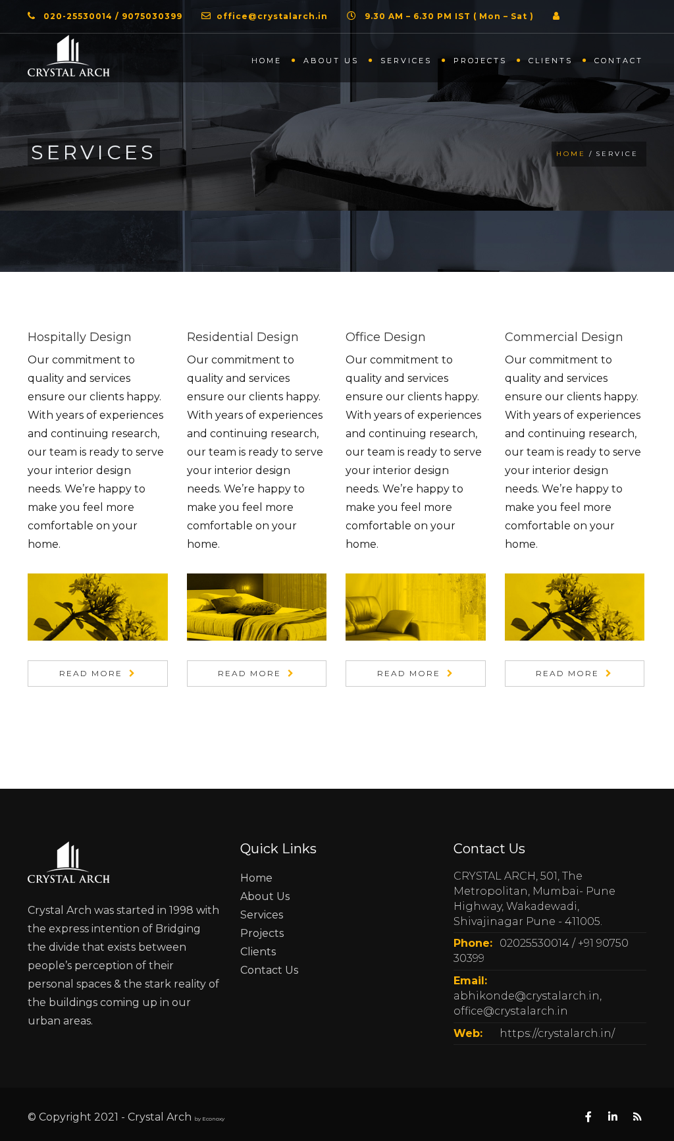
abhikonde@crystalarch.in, (528, 996)
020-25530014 (78, 16)
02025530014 (534, 943)
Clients (551, 60)
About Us (265, 896)
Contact (618, 60)
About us (331, 60)
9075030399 (152, 16)
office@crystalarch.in (272, 16)
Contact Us (269, 970)
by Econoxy (209, 1118)
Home (266, 60)
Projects (480, 60)
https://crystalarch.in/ (557, 1033)
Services (406, 60)
